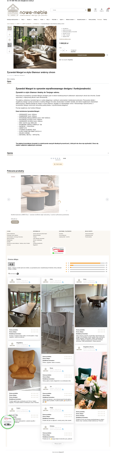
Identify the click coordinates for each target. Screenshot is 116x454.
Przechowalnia (88, 236)
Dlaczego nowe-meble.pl (12, 235)
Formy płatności (62, 235)
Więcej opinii (58, 443)
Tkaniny (35, 236)
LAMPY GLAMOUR (26, 23)
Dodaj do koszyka (82, 55)
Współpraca (9, 240)
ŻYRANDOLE (36, 23)
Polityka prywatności (37, 243)
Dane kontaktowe (11, 233)
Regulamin (35, 245)
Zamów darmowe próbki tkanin (40, 233)
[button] (89, 10)
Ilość (60, 47)
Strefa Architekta (37, 235)
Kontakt (8, 241)
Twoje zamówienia (89, 233)
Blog (34, 241)
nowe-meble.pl (10, 23)
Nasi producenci (10, 238)
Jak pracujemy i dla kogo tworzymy (15, 236)
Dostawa (61, 233)
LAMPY (18, 23)
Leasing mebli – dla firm (64, 236)
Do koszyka (15, 222)
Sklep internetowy (57, 452)
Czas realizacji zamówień (38, 238)
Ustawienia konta (89, 235)
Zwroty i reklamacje (37, 240)
